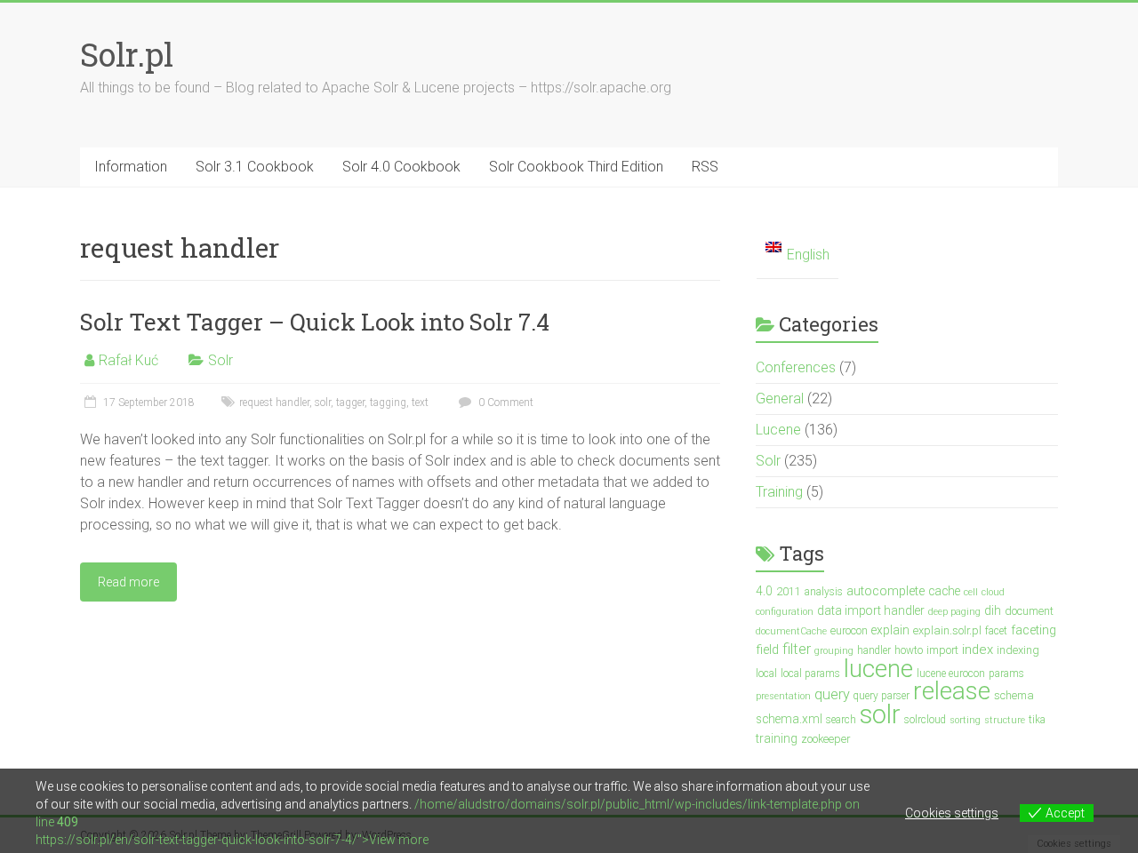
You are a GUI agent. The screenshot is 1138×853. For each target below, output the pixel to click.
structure (1004, 720)
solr (323, 402)
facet (996, 631)
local (766, 673)
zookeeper (825, 738)
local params (810, 673)
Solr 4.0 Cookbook (401, 166)
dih (992, 610)
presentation (783, 696)
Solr (220, 360)
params (1006, 673)
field (767, 650)
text (420, 402)
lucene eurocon (951, 673)
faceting (1033, 630)
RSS (705, 166)
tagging (388, 402)
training (776, 738)
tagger (350, 402)
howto (908, 650)
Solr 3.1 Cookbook (255, 166)
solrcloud (925, 719)
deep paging (954, 612)
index (977, 650)
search (841, 719)
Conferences (796, 367)
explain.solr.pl (947, 630)
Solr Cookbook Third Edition (576, 166)
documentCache (791, 631)
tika (1037, 719)
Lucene (778, 429)
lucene (878, 668)
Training (779, 491)
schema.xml (789, 719)
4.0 (764, 591)
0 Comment (504, 402)
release (951, 691)
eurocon (849, 630)
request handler (274, 402)
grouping (834, 651)
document (1029, 611)
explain (890, 630)
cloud (993, 592)
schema (1014, 695)
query (832, 694)
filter (796, 649)
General (780, 398)
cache (944, 591)
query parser (882, 696)
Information (130, 166)
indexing (1018, 650)
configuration (784, 612)
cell (971, 592)
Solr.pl (126, 54)
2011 (788, 591)
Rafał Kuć (128, 360)
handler (874, 650)
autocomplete (885, 591)
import (942, 650)
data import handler (871, 610)
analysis (824, 592)
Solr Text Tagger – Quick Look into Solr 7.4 (314, 322)
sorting (965, 720)
